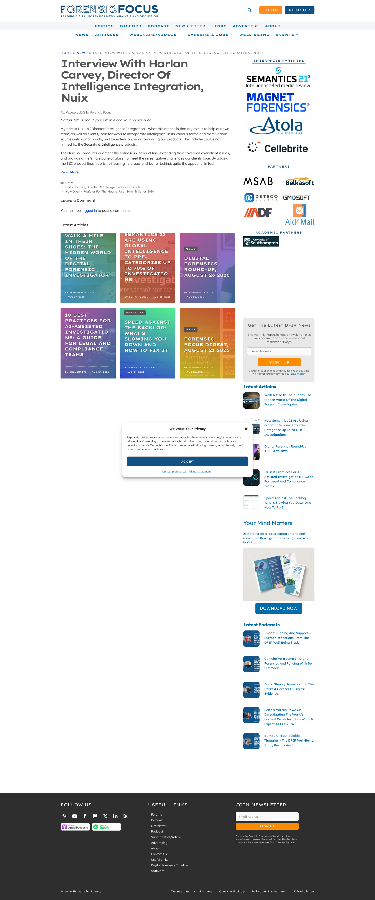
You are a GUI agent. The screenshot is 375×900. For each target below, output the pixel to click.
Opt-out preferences (174, 471)
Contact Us (159, 854)
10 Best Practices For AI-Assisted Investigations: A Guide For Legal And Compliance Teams (88, 334)
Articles (135, 312)
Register (299, 10)
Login (270, 10)
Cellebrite (78, 372)
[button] (246, 429)
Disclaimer (304, 891)
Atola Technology (143, 367)
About (273, 26)
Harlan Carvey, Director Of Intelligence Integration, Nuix (105, 187)
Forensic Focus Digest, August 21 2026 (206, 344)
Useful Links (159, 860)
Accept (187, 461)
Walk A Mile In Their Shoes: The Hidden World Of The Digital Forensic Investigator (88, 255)
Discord (130, 26)
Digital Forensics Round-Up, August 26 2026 (207, 266)
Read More (70, 172)
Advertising (159, 843)
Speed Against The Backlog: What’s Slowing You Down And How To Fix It (147, 336)
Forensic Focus (81, 292)
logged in (89, 210)
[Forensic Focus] (109, 16)
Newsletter (190, 26)
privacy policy (298, 373)
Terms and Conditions (191, 891)
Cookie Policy (232, 891)
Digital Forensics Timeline (169, 865)
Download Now (279, 608)
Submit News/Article (166, 837)
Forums (104, 26)
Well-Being (254, 35)
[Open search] (249, 10)
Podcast (158, 26)
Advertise (246, 26)
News (82, 35)
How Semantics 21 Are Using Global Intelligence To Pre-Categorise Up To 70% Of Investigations (147, 254)
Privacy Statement (200, 471)
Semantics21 (138, 297)
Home (66, 52)
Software (157, 871)
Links (219, 26)
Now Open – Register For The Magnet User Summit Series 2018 (109, 191)
